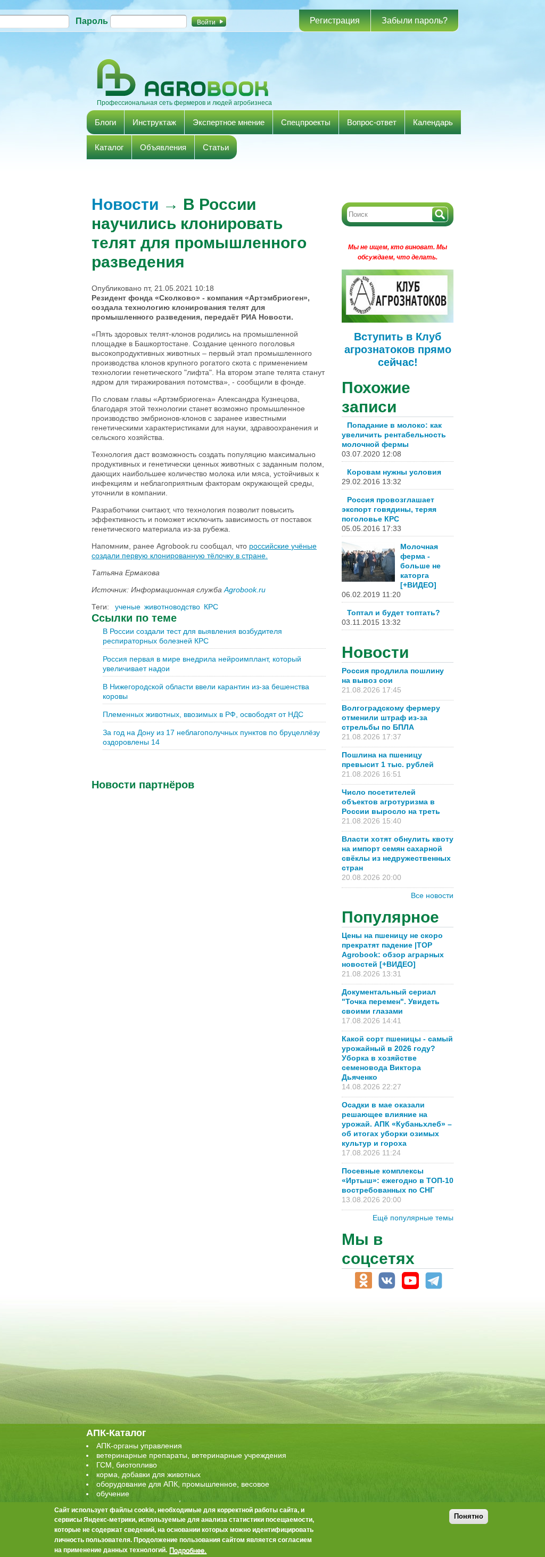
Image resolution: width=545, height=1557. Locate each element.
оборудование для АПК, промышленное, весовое (182, 1484)
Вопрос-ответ (372, 122)
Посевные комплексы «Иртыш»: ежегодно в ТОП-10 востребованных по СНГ (397, 1180)
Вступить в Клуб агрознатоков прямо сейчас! (397, 349)
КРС (211, 606)
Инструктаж (154, 122)
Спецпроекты (306, 122)
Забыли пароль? (415, 20)
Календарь (433, 122)
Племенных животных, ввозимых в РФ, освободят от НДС (203, 714)
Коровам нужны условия (394, 472)
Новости (125, 204)
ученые (128, 606)
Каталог (109, 147)
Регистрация (335, 20)
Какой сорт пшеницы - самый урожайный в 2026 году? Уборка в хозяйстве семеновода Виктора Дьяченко (397, 1057)
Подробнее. (188, 1550)
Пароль (92, 21)
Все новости (432, 895)
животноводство (172, 606)
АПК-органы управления (139, 1445)
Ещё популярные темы (413, 1217)
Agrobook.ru (245, 589)
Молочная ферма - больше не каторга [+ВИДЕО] (420, 565)
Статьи (216, 147)
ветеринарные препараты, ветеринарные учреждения (191, 1455)
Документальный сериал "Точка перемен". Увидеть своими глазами (391, 1001)
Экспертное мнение (229, 122)
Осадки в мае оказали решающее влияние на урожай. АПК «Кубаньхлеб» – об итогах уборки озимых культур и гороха (397, 1124)
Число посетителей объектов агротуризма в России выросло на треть (391, 802)
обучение (112, 1493)
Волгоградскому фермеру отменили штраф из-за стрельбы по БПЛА (391, 717)
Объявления (163, 147)
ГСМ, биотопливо (126, 1465)
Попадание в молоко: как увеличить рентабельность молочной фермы (394, 435)
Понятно (468, 1516)
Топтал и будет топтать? (393, 612)
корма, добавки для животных (148, 1474)
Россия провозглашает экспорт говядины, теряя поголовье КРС (389, 509)
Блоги (105, 122)
